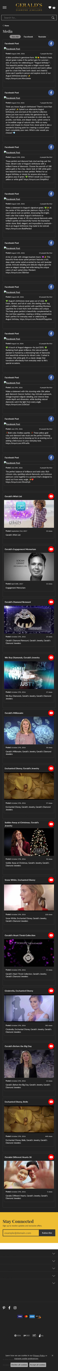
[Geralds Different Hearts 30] (29, 1175)
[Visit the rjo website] (34, 1336)
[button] (50, 7)
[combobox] (25, 17)
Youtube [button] (42, 36)
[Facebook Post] (29, 48)
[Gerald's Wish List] (29, 514)
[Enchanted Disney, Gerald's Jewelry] (29, 786)
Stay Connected (18, 1221)
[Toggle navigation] (4, 7)
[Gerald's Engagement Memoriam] (29, 567)
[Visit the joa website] (41, 1336)
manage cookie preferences (26, 1358)
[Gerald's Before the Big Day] (29, 1064)
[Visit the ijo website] (26, 1336)
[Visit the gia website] (17, 1336)
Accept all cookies (37, 1365)
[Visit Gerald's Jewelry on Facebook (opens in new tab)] (9, 1307)
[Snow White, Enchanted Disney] (29, 897)
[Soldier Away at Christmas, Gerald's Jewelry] (29, 842)
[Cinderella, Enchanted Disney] (29, 1008)
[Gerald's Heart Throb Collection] (29, 953)
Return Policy (9, 1350)
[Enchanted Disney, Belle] (29, 1119)
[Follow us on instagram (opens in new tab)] (15, 1307)
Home (7, 26)
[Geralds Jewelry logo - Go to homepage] (29, 7)
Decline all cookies (19, 1365)
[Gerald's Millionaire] (29, 730)
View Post (29, 84)
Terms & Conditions (41, 1350)
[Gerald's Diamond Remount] (29, 619)
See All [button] (15, 36)
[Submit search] (53, 17)
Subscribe (47, 1232)
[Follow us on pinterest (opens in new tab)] (4, 1307)
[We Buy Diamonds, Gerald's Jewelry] (29, 675)
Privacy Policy (24, 1350)
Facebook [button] (28, 36)
